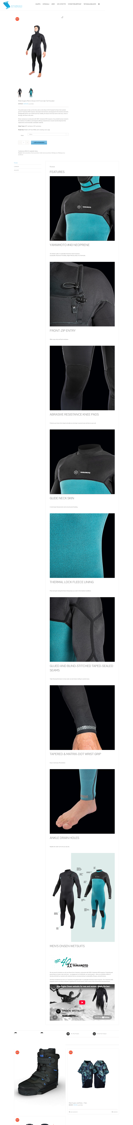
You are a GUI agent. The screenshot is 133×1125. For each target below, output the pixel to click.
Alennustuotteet (27, 153)
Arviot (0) (16, 170)
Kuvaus (16, 163)
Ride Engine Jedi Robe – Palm (78, 1103)
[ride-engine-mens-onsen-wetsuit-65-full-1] (20, 92)
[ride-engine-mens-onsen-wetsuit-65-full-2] (31, 92)
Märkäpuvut (54, 153)
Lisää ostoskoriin (39, 142)
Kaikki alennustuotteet (45, 153)
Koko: (22, 135)
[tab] (27, 163)
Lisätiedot (16, 166)
